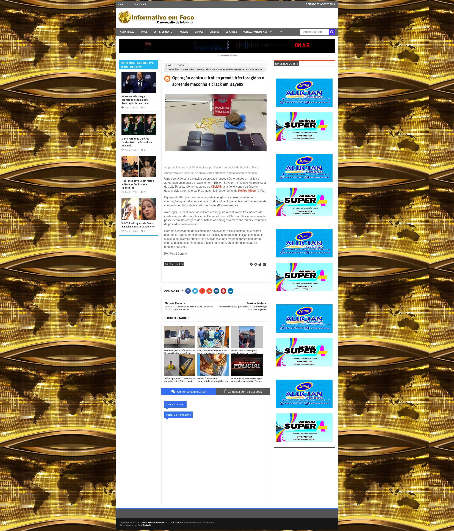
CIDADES (199, 31)
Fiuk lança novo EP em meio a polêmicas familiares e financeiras (137, 184)
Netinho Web (144, 525)
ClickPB (216, 186)
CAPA (120, 4)
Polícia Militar (247, 190)
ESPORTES (231, 31)
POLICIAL (183, 31)
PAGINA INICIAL (126, 31)
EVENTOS (214, 31)
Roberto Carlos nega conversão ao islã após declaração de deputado (135, 99)
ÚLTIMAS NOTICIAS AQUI (255, 31)
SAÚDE (143, 31)
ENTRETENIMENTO (163, 31)
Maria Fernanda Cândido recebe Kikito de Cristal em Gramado (136, 142)
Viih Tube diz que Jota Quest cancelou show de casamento (138, 225)
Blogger (233, 55)
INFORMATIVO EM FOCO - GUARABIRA (163, 522)
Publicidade (140, 4)
